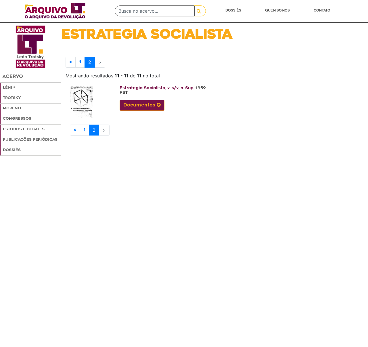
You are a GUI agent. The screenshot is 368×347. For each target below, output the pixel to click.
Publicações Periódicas (30, 140)
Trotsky (12, 98)
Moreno (12, 108)
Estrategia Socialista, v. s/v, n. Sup (156, 88)
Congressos (17, 119)
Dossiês (233, 10)
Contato (322, 10)
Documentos (140, 105)
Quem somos (277, 10)
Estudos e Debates (24, 129)
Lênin (9, 87)
